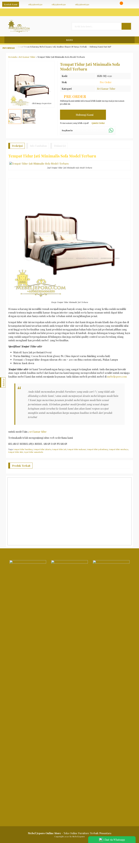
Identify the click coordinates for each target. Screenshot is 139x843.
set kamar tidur (38, 431)
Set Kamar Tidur (106, 88)
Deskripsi (17, 145)
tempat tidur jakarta (42, 449)
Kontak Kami (10, 4)
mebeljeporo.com (117, 376)
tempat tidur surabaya (118, 449)
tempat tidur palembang (97, 449)
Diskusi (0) (60, 145)
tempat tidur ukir (15, 452)
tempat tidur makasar (76, 449)
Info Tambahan (38, 145)
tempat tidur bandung (23, 449)
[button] (126, 26)
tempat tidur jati (59, 449)
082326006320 (35, 4)
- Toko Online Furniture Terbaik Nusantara (69, 833)
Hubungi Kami (84, 114)
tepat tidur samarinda (33, 452)
